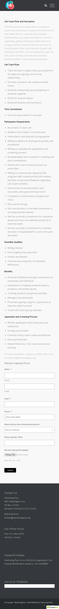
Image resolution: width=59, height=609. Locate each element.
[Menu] (51, 5)
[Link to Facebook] (44, 606)
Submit (10, 470)
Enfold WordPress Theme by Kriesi (40, 602)
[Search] (44, 5)
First (7, 380)
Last (7, 391)
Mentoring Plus (20, 602)
